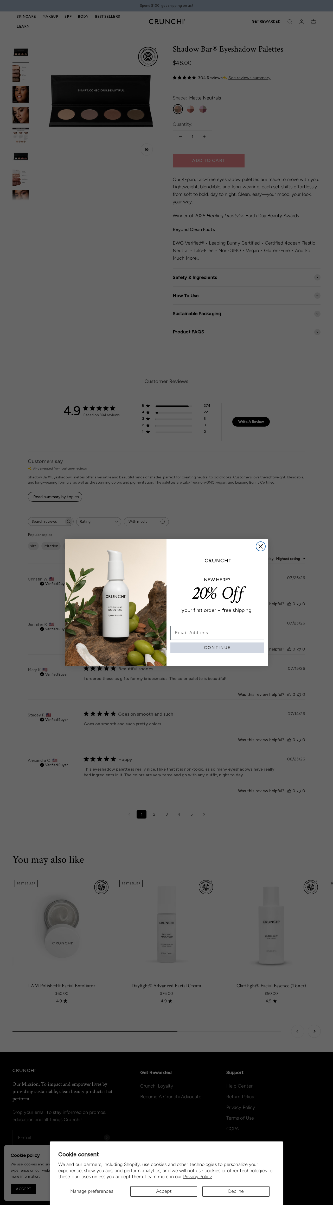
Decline (236, 1191)
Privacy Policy (197, 1176)
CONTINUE (217, 647)
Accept (164, 1191)
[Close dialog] (260, 546)
